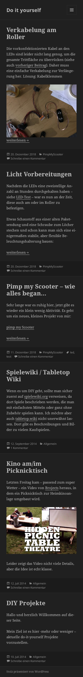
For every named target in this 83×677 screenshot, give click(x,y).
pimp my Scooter (20, 327)
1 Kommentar (19, 448)
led (72, 352)
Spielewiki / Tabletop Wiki (38, 375)
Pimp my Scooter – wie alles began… (40, 289)
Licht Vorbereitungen (39, 174)
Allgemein (50, 444)
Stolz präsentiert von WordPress (27, 672)
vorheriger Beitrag (30, 65)
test (8, 356)
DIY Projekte (25, 603)
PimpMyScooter (53, 154)
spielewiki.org (36, 396)
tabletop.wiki (26, 418)
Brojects (52, 487)
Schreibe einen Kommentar (28, 158)
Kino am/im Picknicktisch (26, 467)
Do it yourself (23, 9)
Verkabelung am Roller (31, 33)
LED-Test (23, 197)
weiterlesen (18, 140)
